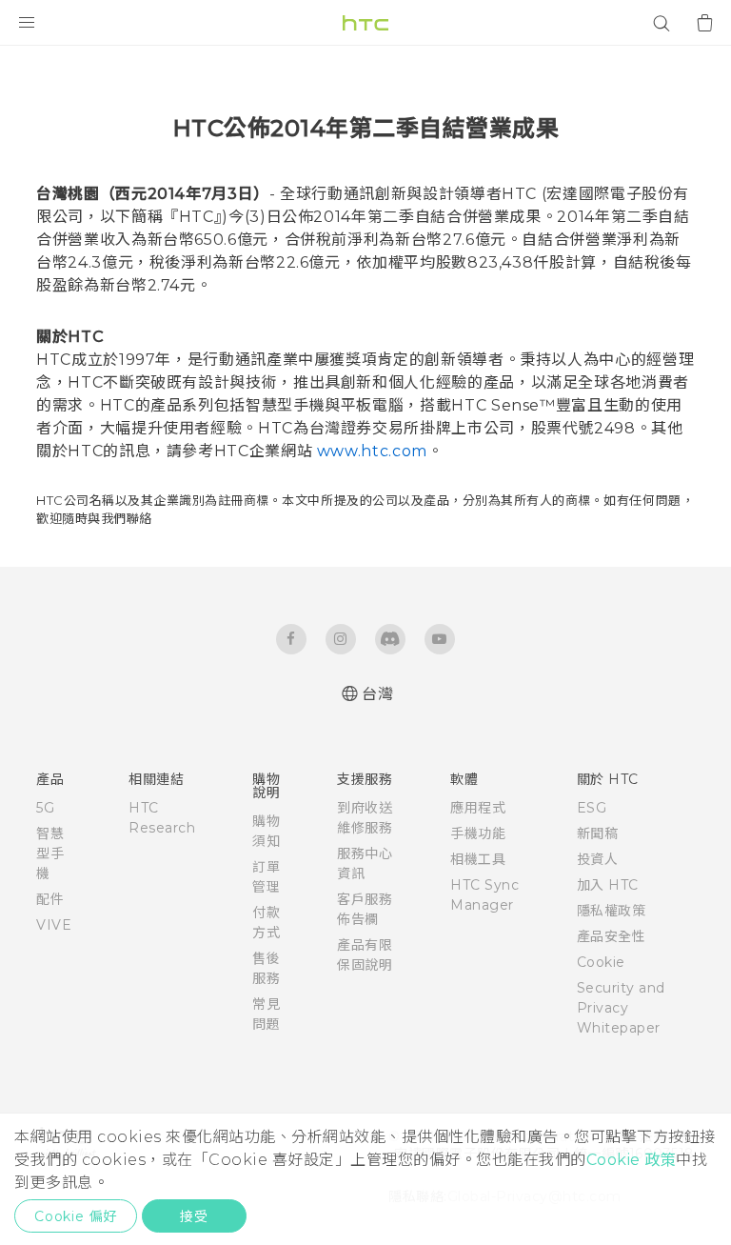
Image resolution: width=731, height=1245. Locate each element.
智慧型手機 (50, 853)
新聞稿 (598, 833)
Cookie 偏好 (75, 1216)
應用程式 (477, 807)
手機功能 (477, 833)
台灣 (377, 694)
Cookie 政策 (631, 1160)
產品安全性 (611, 936)
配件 (50, 899)
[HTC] (365, 22)
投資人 (598, 859)
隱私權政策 (611, 910)
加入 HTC (608, 885)
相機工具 (477, 859)
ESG (592, 807)
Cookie (601, 962)
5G (45, 807)
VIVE (53, 925)
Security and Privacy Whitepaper (621, 1007)
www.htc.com (372, 451)
